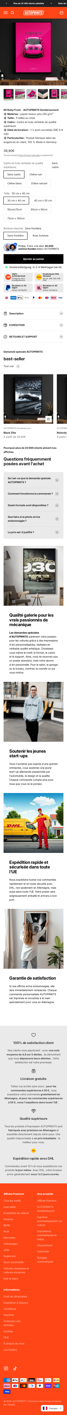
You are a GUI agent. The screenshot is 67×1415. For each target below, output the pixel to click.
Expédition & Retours (16, 1302)
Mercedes (9, 1237)
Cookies (8, 1331)
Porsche (8, 1219)
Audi (6, 1231)
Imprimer (9, 1314)
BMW (7, 1225)
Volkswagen (11, 1243)
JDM (6, 1249)
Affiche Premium (46, 1200)
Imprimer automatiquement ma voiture (49, 1221)
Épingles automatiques (45, 1259)
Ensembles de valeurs (16, 1212)
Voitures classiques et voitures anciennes (16, 1270)
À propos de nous (14, 1343)
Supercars (10, 1256)
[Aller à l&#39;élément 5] (54, 94)
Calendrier (43, 1251)
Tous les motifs (12, 1200)
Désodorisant (45, 1245)
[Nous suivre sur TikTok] (15, 1368)
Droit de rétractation (15, 1296)
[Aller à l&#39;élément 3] (31, 94)
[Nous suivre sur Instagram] (6, 1368)
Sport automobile (14, 1262)
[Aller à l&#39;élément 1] (9, 94)
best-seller (10, 1206)
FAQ (6, 1337)
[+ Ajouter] (48, 419)
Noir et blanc (11, 1278)
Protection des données (12, 1323)
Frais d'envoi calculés (29, 155)
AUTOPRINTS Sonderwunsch (17, 428)
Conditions (10, 1308)
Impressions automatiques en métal (47, 1235)
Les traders (10, 1349)
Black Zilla (10, 432)
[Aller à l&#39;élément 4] (43, 94)
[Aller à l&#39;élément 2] (20, 94)
